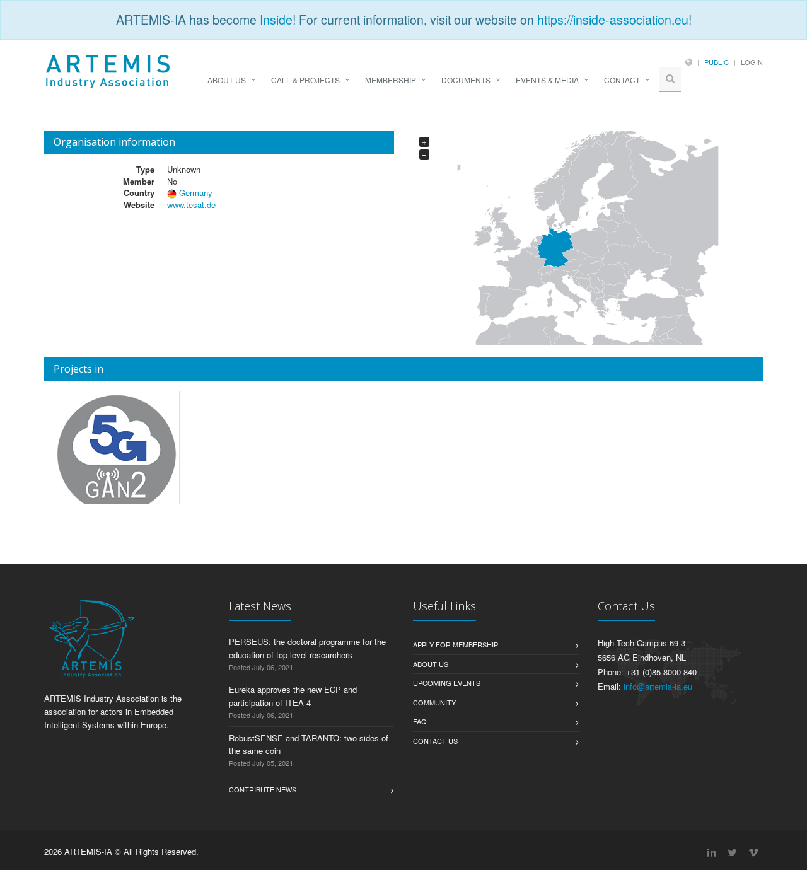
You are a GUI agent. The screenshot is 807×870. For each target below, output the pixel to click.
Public (716, 62)
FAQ (420, 721)
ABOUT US (226, 79)
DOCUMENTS (466, 79)
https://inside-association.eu (612, 19)
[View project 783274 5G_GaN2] (117, 454)
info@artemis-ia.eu (658, 686)
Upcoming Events (446, 683)
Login (752, 62)
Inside (276, 19)
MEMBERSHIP (390, 79)
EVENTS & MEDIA (547, 79)
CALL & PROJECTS (305, 79)
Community (434, 702)
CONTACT (622, 79)
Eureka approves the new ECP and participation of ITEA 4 (293, 696)
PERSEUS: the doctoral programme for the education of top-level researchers (307, 648)
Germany (195, 193)
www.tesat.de (191, 205)
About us (430, 664)
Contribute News (262, 789)
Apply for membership (455, 644)
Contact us (435, 741)
